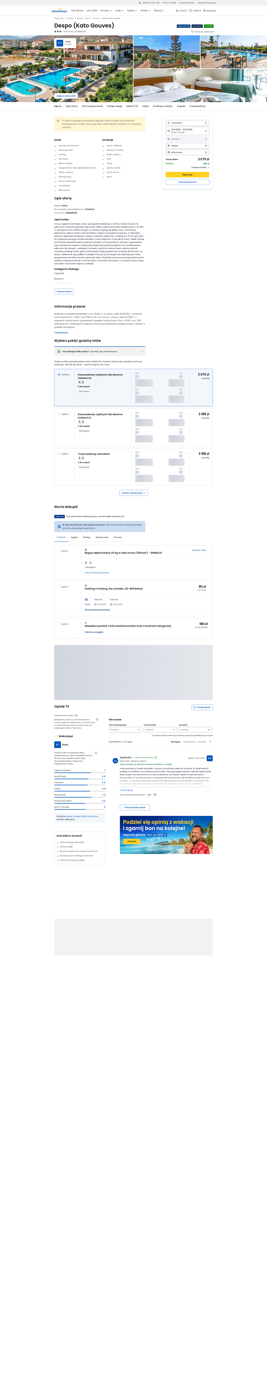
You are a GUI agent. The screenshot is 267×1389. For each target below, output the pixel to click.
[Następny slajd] (214, 106)
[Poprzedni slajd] (52, 106)
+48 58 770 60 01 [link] (149, 3)
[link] (59, 11)
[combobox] (123, 729)
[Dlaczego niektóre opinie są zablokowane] (76, 715)
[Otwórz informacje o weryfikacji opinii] (97, 719)
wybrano (65, 374)
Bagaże (74, 537)
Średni (68, 42)
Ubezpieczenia (102, 537)
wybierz (65, 414)
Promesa (118, 537)
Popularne (61, 537)
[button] (187, 131)
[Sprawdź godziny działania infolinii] (158, 3)
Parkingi (86, 537)
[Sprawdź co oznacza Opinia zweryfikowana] (156, 757)
